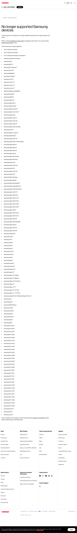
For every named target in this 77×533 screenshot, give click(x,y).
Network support (63, 461)
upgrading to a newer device (17, 41)
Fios (21, 454)
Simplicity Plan (4, 441)
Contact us (61, 441)
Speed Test (61, 464)
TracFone (3, 457)
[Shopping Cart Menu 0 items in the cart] (71, 2)
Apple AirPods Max (24, 444)
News (2, 482)
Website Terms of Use (26, 515)
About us (3, 475)
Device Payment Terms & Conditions (28, 480)
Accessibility (62, 457)
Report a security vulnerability (27, 484)
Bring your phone (5, 454)
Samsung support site (7, 42)
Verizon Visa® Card (24, 457)
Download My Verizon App (65, 451)
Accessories (4, 437)
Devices (3, 434)
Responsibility (4, 485)
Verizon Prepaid (4, 444)
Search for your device (38, 418)
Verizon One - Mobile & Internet (8, 451)
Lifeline (60, 454)
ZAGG (40, 437)
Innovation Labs (4, 502)
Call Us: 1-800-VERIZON (9, 7)
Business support (63, 444)
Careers (3, 479)
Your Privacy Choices (33, 511)
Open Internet (52, 511)
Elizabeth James (43, 454)
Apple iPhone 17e (24, 437)
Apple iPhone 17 (23, 434)
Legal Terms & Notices (25, 477)
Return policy (62, 437)
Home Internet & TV (5, 447)
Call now (20, 7)
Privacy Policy (24, 511)
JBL (40, 447)
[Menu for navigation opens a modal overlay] (74, 2)
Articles (2, 492)
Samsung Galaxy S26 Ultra (26, 441)
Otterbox (41, 434)
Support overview (63, 434)
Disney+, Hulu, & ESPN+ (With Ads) (28, 447)
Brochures (3, 495)
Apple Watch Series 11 (25, 451)
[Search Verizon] (64, 2)
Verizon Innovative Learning (7, 489)
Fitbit (40, 451)
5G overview (4, 499)
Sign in (60, 447)
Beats (40, 441)
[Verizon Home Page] (5, 3)
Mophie (41, 444)
